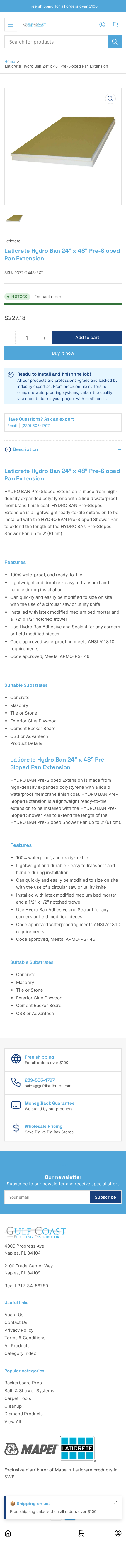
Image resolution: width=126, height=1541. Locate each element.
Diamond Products (23, 1414)
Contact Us (15, 1322)
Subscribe (105, 1197)
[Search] (114, 42)
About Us (13, 1314)
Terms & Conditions (24, 1338)
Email (12, 425)
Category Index (20, 1353)
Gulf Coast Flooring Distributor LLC (58, 1501)
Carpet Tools (17, 1398)
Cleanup (13, 1406)
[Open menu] (10, 24)
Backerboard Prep (23, 1383)
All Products (17, 1345)
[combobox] (63, 41)
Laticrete (12, 240)
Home (9, 61)
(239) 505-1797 (35, 425)
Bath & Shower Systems (29, 1390)
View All (12, 1421)
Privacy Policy (18, 1330)
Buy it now (63, 353)
